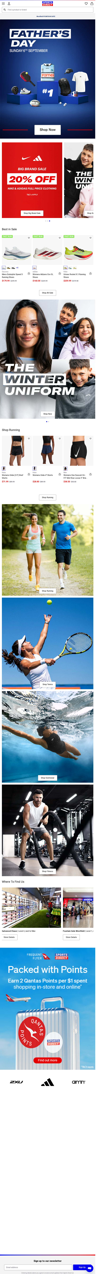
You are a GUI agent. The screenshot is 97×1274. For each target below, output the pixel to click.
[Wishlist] (86, 3)
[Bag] (92, 3)
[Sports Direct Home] (47, 3)
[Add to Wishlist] (29, 238)
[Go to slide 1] (45, 220)
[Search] (5, 10)
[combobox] (47, 10)
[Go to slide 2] (47, 220)
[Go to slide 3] (49, 220)
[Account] (9, 3)
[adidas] (47, 1082)
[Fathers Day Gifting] (47, 79)
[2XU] (16, 1082)
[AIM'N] (78, 1082)
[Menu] (3, 3)
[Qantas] (47, 1009)
